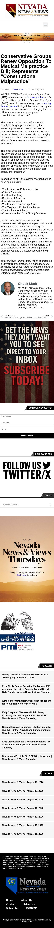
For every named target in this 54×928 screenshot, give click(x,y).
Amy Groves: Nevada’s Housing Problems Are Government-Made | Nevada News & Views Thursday (26, 745)
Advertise (29, 904)
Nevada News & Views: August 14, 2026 (22, 799)
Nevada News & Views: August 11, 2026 (22, 825)
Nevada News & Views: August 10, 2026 (22, 834)
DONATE (31, 908)
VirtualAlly (27, 922)
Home (9, 900)
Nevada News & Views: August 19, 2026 (22, 782)
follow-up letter (35, 97)
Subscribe (12, 908)
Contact (10, 904)
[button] (45, 24)
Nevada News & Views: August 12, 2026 (22, 817)
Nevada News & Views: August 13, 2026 (22, 808)
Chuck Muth (18, 89)
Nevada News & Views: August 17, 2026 (22, 791)
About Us (26, 900)
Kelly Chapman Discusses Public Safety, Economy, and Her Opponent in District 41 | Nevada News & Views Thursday (24, 715)
